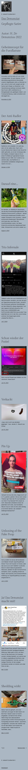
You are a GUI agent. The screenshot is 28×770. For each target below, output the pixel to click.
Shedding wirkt (11, 686)
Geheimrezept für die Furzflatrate (12, 48)
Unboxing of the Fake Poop (11, 532)
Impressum (4, 767)
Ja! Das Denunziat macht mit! (12, 599)
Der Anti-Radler (11, 116)
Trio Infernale (10, 247)
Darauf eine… (9, 184)
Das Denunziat (10, 18)
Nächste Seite (22, 748)
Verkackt (6, 399)
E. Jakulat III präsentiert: (8, 14)
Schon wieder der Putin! (12, 339)
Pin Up (5, 446)
